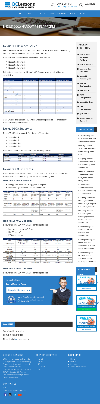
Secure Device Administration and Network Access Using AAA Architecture (87, 189)
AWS (40, 369)
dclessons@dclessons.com (67, 6)
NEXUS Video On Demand (86, 119)
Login (72, 13)
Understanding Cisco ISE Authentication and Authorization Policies (87, 138)
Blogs (42, 13)
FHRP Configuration (85, 96)
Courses (73, 361)
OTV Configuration (85, 108)
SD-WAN (41, 366)
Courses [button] (30, 13)
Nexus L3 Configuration (85, 84)
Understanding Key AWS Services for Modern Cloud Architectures (85, 231)
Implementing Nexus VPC (85, 70)
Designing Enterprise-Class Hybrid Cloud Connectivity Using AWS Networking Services (87, 202)
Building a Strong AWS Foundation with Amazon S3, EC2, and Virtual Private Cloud (87, 244)
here (16, 339)
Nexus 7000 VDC (86, 64)
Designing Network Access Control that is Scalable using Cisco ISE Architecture (87, 163)
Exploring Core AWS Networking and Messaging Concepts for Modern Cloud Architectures (86, 216)
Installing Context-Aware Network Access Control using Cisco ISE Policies (87, 150)
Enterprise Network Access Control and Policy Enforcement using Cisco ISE (86, 176)
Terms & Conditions (78, 366)
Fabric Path (84, 90)
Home (19, 13)
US (86, 6)
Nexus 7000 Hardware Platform (84, 57)
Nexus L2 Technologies (85, 77)
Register (83, 13)
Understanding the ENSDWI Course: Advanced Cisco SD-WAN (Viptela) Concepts (87, 257)
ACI (39, 364)
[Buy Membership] (38, 291)
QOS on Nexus (85, 113)
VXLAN (40, 361)
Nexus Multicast (86, 102)
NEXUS (40, 358)
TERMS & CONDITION (58, 13)
